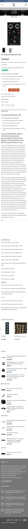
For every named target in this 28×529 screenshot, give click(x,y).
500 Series (23, 10)
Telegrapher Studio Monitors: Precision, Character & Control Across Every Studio (15, 497)
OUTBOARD (15, 10)
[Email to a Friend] (10, 105)
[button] (2, 5)
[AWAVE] (14, 4)
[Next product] (12, 12)
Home (4, 10)
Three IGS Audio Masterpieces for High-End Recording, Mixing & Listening (15, 491)
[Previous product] (15, 12)
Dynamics (13, 96)
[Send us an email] (8, 481)
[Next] (24, 33)
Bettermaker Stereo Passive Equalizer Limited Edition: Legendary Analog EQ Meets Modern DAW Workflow (14, 511)
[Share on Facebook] (5, 105)
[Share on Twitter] (8, 105)
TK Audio (7, 99)
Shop (8, 10)
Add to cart (14, 90)
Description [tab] (4, 111)
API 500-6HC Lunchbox (20, 336)
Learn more (4, 64)
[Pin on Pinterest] (13, 105)
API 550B (3, 336)
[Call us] (10, 481)
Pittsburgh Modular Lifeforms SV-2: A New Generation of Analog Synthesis (14, 503)
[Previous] (3, 33)
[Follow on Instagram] (5, 481)
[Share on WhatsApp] (2, 105)
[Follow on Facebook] (2, 481)
